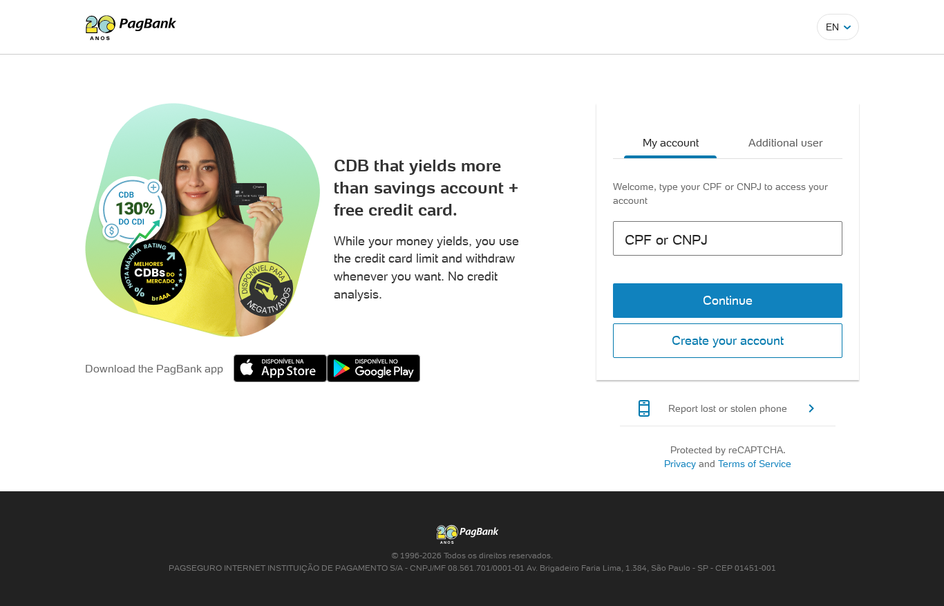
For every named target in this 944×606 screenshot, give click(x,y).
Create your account (728, 340)
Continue (728, 300)
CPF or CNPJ (666, 239)
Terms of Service (754, 463)
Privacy (680, 463)
